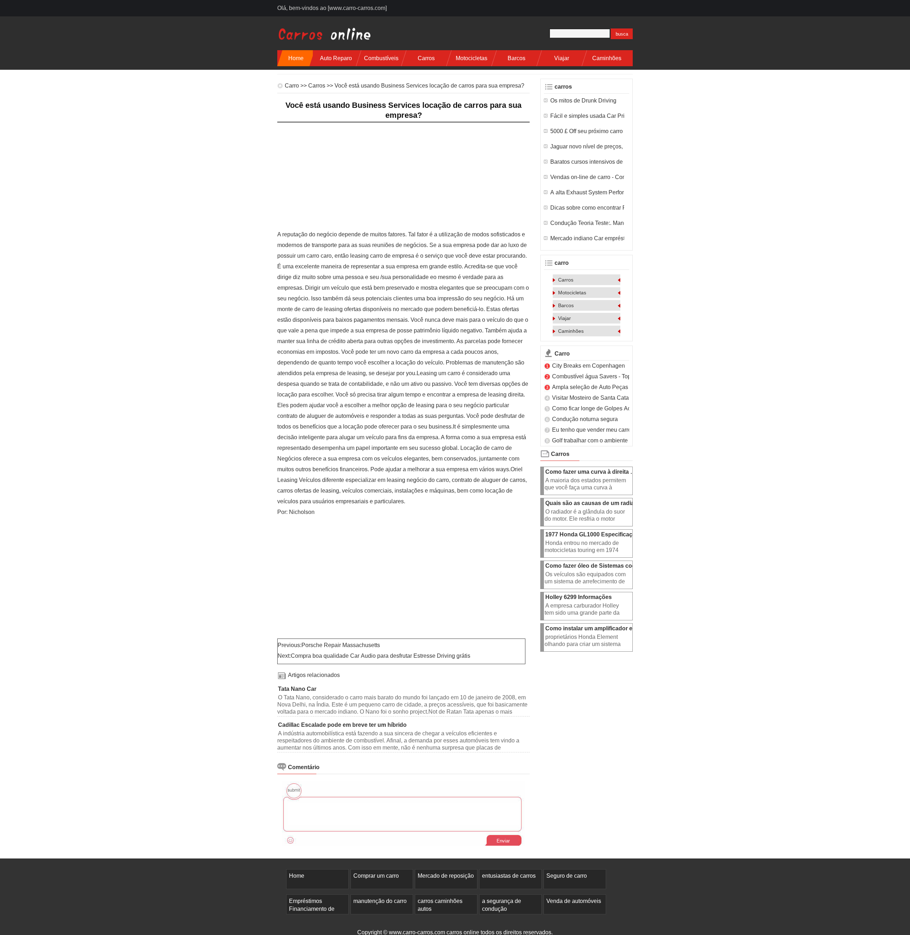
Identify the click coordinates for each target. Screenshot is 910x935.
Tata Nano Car (298, 689)
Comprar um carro (376, 876)
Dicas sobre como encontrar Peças (587, 208)
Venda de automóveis (573, 901)
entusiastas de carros (509, 876)
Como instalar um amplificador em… (594, 628)
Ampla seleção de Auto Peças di (593, 387)
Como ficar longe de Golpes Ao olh (596, 408)
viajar (561, 58)
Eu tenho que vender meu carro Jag (597, 430)
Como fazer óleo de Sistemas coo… (593, 566)
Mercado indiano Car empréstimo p (587, 238)
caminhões (606, 58)
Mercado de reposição (446, 876)
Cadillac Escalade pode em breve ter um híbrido (343, 725)
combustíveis (381, 58)
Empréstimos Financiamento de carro (311, 909)
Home (296, 58)
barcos (516, 58)
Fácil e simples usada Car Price (587, 116)
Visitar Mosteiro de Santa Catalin (593, 398)
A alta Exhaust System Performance (587, 192)
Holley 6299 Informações (579, 597)
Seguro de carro (566, 876)
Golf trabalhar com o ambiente (590, 440)
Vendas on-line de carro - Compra (587, 177)
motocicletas (471, 58)
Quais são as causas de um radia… (592, 503)
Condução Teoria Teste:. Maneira (587, 223)
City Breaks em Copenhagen (589, 366)
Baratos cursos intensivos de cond (587, 162)
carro (292, 86)
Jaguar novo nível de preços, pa (587, 146)
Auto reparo (336, 58)
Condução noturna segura (585, 419)
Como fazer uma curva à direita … (590, 472)
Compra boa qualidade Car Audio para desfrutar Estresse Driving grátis (381, 656)
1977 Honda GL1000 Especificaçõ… (593, 534)
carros (426, 58)
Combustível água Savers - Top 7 (594, 376)
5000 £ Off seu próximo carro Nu (587, 131)
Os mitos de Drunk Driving (584, 101)
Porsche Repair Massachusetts (341, 645)
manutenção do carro (380, 901)
